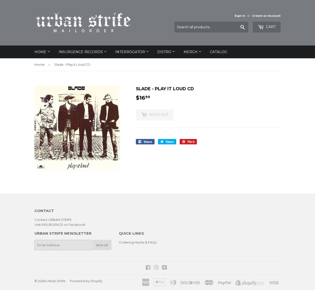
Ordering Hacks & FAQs (138, 242)
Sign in (240, 15)
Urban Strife (55, 281)
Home (40, 52)
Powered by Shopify (86, 281)
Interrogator (130, 52)
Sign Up (102, 245)
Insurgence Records (81, 52)
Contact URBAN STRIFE (53, 220)
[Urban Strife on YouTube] (164, 268)
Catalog (218, 52)
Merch (191, 52)
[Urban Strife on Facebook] (148, 268)
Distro (164, 52)
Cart (270, 27)
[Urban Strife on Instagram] (156, 268)
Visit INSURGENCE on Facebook (59, 225)
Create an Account (266, 15)
